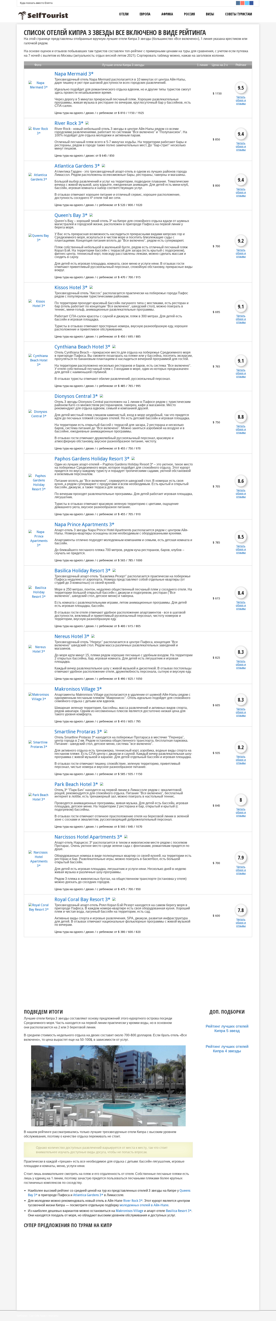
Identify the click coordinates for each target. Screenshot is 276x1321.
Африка (167, 14)
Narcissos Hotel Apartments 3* (88, 837)
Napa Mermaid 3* (74, 74)
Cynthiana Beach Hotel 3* (82, 347)
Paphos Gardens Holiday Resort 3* (92, 459)
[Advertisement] (101, 969)
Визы (210, 14)
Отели (124, 14)
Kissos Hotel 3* (71, 287)
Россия (189, 14)
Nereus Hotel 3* (72, 636)
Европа (145, 14)
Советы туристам (238, 14)
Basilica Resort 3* (179, 1211)
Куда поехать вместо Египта (36, 3)
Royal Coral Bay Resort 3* (82, 899)
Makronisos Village (129, 1211)
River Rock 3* (69, 123)
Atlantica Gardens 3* (77, 166)
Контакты (53, 1316)
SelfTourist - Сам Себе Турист (32, 1316)
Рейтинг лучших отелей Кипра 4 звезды (227, 1048)
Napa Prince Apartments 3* (84, 524)
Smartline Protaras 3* (78, 732)
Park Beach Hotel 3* (76, 784)
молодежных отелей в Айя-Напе (144, 1205)
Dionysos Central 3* (76, 396)
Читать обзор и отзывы (241, 100)
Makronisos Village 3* (78, 689)
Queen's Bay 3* (71, 215)
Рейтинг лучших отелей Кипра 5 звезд (227, 1028)
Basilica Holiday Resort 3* (83, 570)
